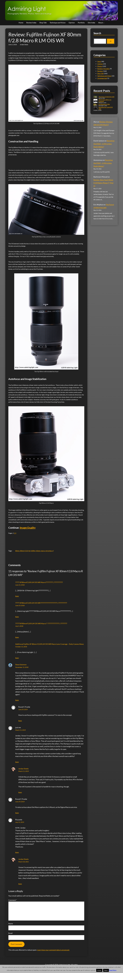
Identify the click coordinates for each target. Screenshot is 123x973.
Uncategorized (102, 78)
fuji (29, 551)
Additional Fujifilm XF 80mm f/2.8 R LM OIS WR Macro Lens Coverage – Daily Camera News (49, 644)
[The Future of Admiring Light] (95, 97)
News (99, 61)
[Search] (110, 41)
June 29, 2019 (23, 709)
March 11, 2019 (20, 730)
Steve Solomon (21, 665)
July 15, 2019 (19, 822)
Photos (99, 66)
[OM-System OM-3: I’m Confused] (95, 101)
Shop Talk (100, 73)
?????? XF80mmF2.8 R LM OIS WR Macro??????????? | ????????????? (39, 582)
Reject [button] (106, 970)
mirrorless (48, 551)
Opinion (100, 64)
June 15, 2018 (20, 585)
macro (43, 551)
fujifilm (33, 551)
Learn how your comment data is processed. (53, 950)
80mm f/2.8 (24, 551)
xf (53, 551)
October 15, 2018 (21, 647)
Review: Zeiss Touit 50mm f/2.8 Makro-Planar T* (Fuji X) (103, 183)
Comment (12, 900)
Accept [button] (99, 970)
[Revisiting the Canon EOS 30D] (95, 107)
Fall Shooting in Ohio (104, 104)
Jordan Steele (23, 769)
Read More (112, 970)
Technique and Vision (104, 76)
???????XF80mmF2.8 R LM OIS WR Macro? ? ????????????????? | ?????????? (41, 624)
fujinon (38, 551)
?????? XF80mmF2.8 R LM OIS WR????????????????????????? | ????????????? (41, 603)
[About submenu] (103, 22)
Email (10, 933)
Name (10, 924)
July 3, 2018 (19, 626)
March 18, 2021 (23, 862)
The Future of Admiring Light (106, 97)
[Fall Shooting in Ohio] (95, 104)
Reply (17, 596)
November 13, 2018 (21, 667)
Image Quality (28, 527)
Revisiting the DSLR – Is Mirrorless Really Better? (103, 144)
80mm (17, 551)
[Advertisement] (43, 161)
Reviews (100, 71)
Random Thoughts (103, 69)
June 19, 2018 (20, 605)
